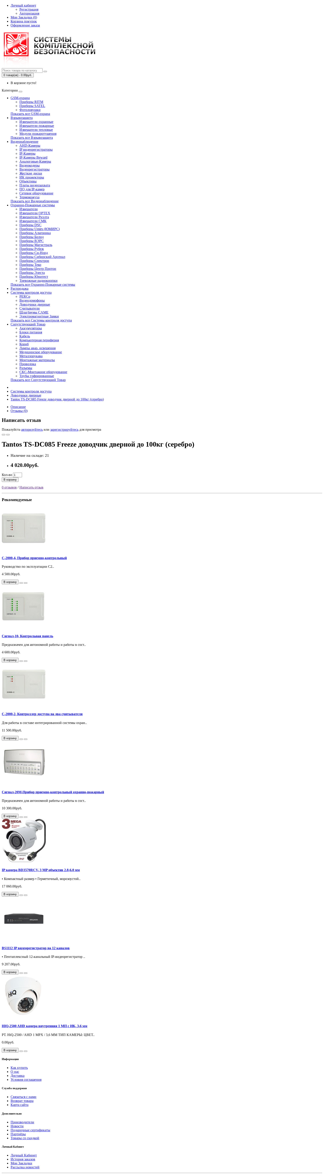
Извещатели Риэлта (34, 217)
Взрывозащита (22, 118)
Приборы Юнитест (33, 276)
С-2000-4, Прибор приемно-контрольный (34, 558)
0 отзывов (9, 487)
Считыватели (29, 308)
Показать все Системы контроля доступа (41, 320)
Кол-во (7, 475)
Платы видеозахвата (34, 185)
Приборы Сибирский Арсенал (42, 257)
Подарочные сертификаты (30, 1130)
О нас (15, 1071)
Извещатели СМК (33, 221)
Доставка (17, 1075)
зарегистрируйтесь (64, 429)
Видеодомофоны (32, 300)
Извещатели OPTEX (34, 213)
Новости (17, 1126)
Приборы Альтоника (35, 233)
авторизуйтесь (32, 429)
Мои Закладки (21, 1163)
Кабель (24, 336)
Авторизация (29, 13)
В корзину (10, 479)
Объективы (28, 181)
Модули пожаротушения (37, 133)
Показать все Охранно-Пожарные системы (43, 284)
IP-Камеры (27, 153)
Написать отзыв (31, 487)
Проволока (27, 364)
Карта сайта (19, 1105)
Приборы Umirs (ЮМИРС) (39, 229)
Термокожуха (29, 197)
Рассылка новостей (25, 1167)
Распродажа (19, 288)
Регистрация (28, 9)
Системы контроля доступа (31, 292)
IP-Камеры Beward (33, 157)
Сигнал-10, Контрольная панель (27, 636)
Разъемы (25, 368)
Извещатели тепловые (36, 130)
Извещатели (28, 209)
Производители (22, 1122)
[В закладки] (3, 434)
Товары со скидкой (25, 1138)
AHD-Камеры (29, 145)
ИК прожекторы (31, 177)
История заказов (23, 1159)
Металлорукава (31, 356)
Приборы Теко (30, 265)
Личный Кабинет (24, 1155)
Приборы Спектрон (34, 261)
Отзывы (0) (19, 411)
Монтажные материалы (37, 360)
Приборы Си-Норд (33, 253)
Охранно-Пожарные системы (33, 205)
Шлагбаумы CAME (33, 312)
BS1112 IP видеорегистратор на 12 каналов (36, 948)
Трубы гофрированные (36, 376)
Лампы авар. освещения (37, 348)
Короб (24, 344)
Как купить (19, 1068)
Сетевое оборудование (36, 193)
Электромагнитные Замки (39, 316)
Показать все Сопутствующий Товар (38, 380)
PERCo (24, 296)
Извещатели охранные (36, 122)
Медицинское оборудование (40, 352)
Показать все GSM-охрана (30, 114)
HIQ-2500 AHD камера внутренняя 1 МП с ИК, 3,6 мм (44, 1026)
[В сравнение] (8, 434)
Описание (18, 407)
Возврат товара (22, 1101)
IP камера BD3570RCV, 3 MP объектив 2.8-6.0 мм (41, 870)
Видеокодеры (29, 165)
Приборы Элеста (32, 272)
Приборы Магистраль (35, 245)
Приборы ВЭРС (31, 241)
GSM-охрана (20, 98)
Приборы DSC (30, 225)
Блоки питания (30, 332)
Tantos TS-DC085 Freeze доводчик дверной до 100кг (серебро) (57, 399)
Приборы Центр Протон (37, 269)
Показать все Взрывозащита (32, 137)
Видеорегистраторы (34, 169)
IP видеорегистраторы (36, 149)
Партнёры (18, 1134)
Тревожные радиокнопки (38, 280)
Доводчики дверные (34, 304)
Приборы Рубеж (31, 249)
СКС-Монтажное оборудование (43, 372)
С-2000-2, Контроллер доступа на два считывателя (42, 714)
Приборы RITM (31, 102)
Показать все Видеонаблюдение (35, 201)
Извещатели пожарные (36, 126)
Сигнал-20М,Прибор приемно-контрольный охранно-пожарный (53, 792)
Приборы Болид (31, 237)
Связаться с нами (23, 1097)
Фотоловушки (30, 110)
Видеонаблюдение (24, 141)
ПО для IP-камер (32, 189)
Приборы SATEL (32, 106)
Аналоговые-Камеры (35, 161)
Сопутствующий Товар (28, 324)
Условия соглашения (26, 1079)
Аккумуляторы (30, 328)
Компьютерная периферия (39, 340)
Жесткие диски (30, 173)
